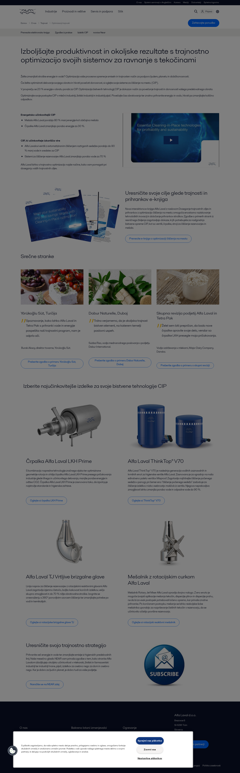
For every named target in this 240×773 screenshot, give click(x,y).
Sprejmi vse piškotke (150, 740)
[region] (103, 749)
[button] (12, 750)
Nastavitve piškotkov (150, 758)
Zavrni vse (150, 749)
